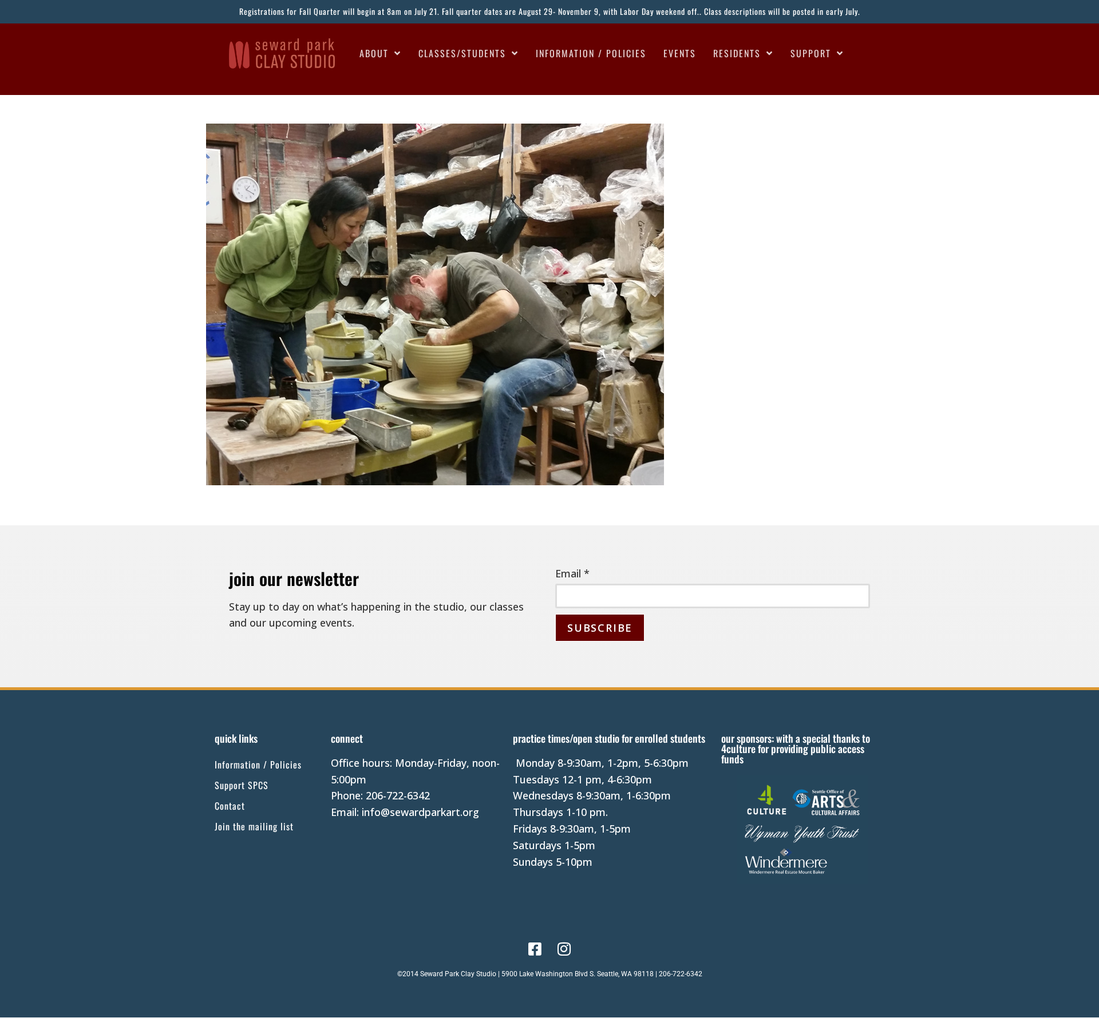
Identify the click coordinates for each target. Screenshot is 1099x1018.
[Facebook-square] (534, 948)
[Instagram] (564, 948)
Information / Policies (591, 53)
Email (572, 573)
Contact (230, 806)
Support (810, 53)
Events (679, 53)
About (374, 53)
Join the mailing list (254, 826)
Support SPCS (241, 785)
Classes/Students (462, 53)
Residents (737, 53)
